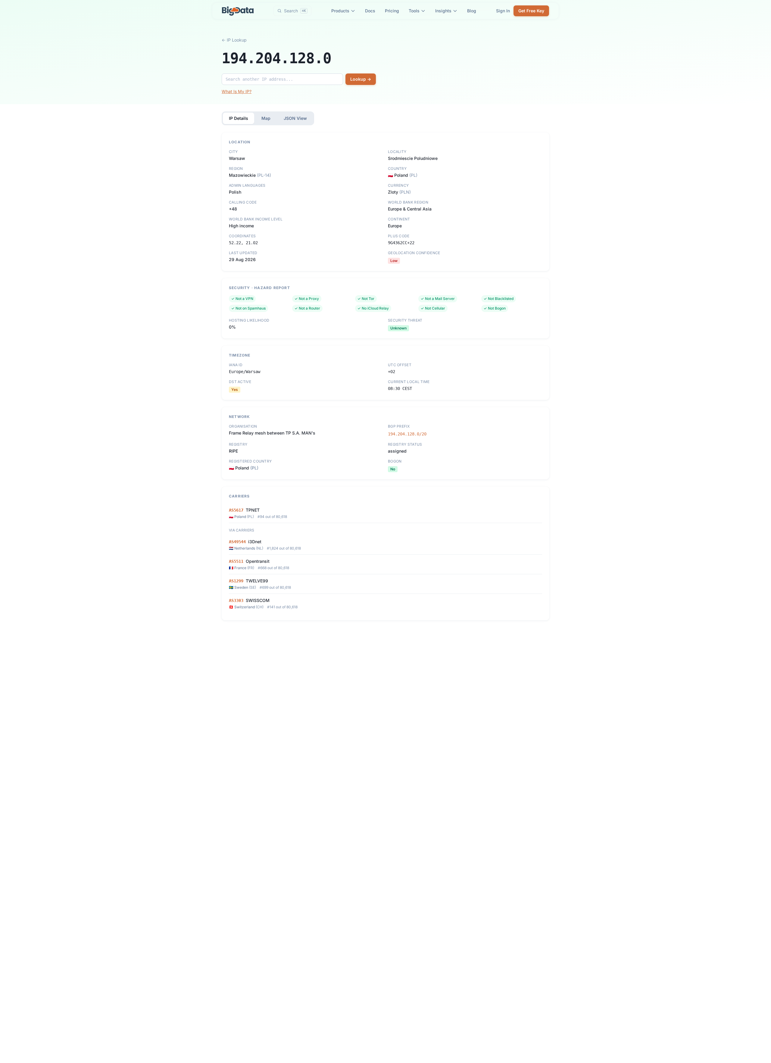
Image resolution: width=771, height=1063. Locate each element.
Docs (370, 10)
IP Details (238, 118)
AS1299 (236, 580)
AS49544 (237, 541)
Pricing (392, 10)
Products (340, 10)
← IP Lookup (234, 39)
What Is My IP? (236, 91)
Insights (443, 10)
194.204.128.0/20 (407, 434)
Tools (414, 10)
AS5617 (236, 510)
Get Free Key (531, 10)
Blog (471, 10)
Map (265, 118)
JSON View (295, 118)
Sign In (503, 10)
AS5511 (236, 561)
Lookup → (360, 79)
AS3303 (236, 600)
